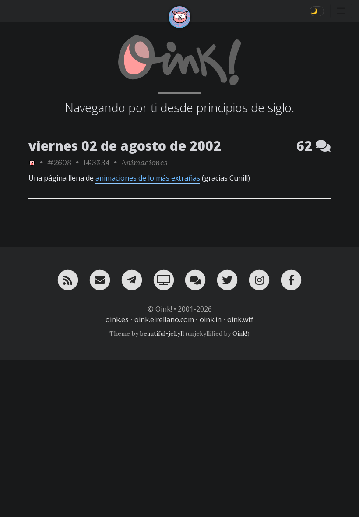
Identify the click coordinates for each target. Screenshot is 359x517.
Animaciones (144, 162)
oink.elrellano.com (164, 319)
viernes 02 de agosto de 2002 (124, 145)
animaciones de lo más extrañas (147, 178)
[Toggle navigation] (341, 11)
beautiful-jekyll (162, 333)
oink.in (211, 319)
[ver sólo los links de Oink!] (31, 162)
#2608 (59, 162)
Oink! (239, 333)
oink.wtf (240, 319)
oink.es (117, 319)
